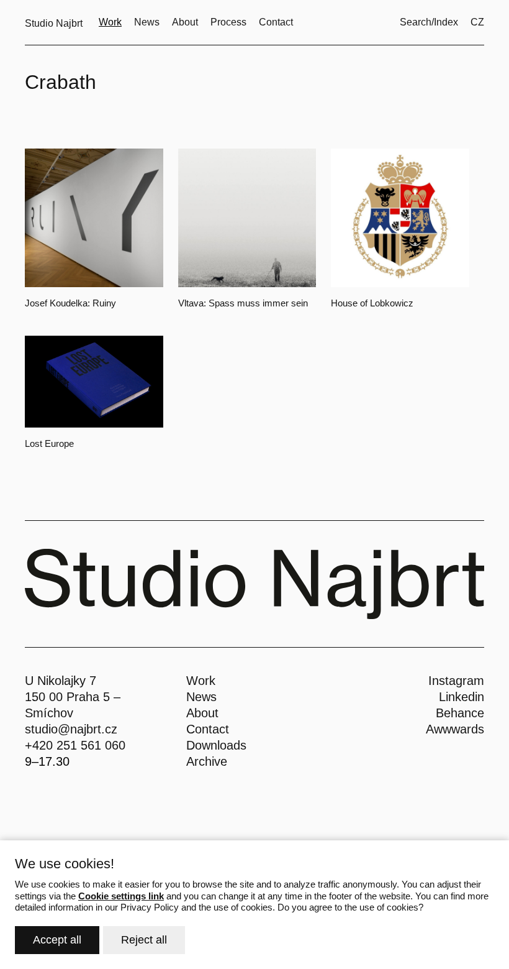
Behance (460, 713)
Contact (207, 729)
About (202, 713)
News (201, 697)
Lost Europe (49, 443)
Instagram (456, 680)
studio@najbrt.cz (71, 729)
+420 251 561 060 (75, 745)
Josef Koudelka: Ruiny (70, 303)
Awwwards (455, 729)
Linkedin (461, 697)
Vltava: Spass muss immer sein (243, 303)
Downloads (216, 745)
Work (200, 680)
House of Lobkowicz (372, 303)
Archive (206, 761)
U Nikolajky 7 (60, 680)
